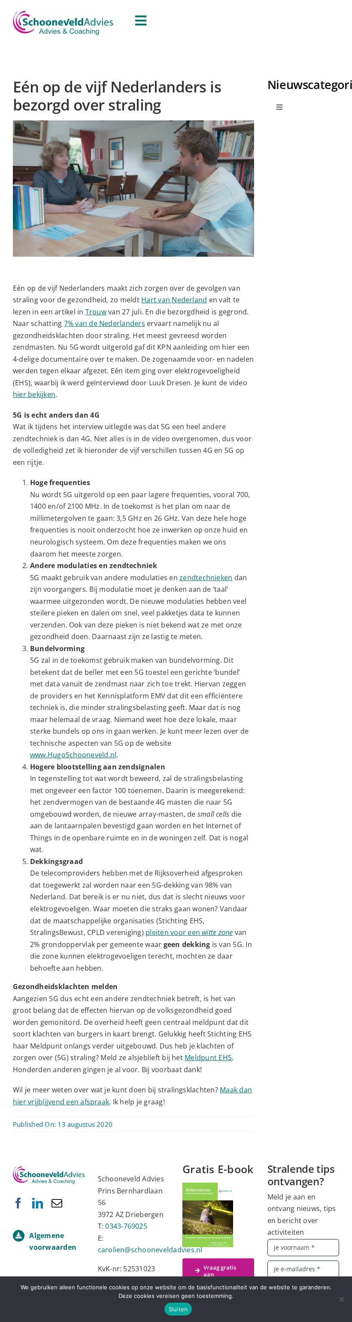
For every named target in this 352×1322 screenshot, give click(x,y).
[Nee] (341, 1299)
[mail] (57, 1203)
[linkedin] (37, 1203)
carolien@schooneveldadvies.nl (150, 1249)
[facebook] (18, 1203)
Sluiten (178, 1309)
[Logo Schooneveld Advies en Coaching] (63, 14)
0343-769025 (126, 1226)
